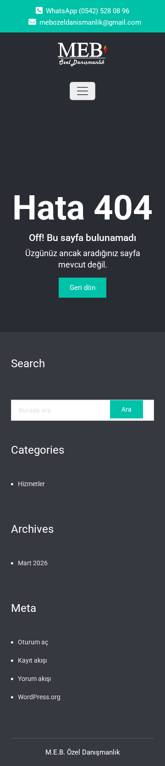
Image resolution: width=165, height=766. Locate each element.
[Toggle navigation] (82, 91)
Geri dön (82, 288)
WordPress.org (39, 697)
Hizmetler (31, 483)
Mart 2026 (33, 563)
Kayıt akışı (32, 660)
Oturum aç (33, 642)
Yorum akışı (34, 678)
